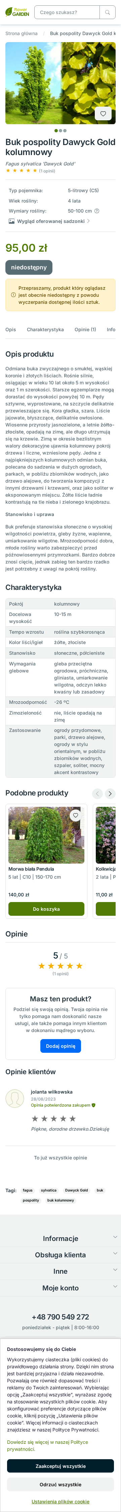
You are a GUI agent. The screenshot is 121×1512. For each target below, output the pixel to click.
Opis (10, 329)
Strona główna (21, 33)
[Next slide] (110, 793)
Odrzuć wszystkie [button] (60, 1484)
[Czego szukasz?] (107, 12)
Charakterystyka (45, 329)
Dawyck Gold (76, 1190)
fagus (28, 1190)
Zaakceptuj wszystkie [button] (61, 1466)
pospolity (31, 1200)
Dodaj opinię (60, 1046)
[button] (30, 170)
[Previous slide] (97, 793)
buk (100, 1190)
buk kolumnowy (60, 1200)
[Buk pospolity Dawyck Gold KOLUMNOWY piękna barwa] (17, 11)
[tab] (56, 130)
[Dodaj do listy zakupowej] (103, 113)
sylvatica (48, 1190)
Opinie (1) (85, 329)
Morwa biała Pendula (31, 869)
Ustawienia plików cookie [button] (60, 1501)
